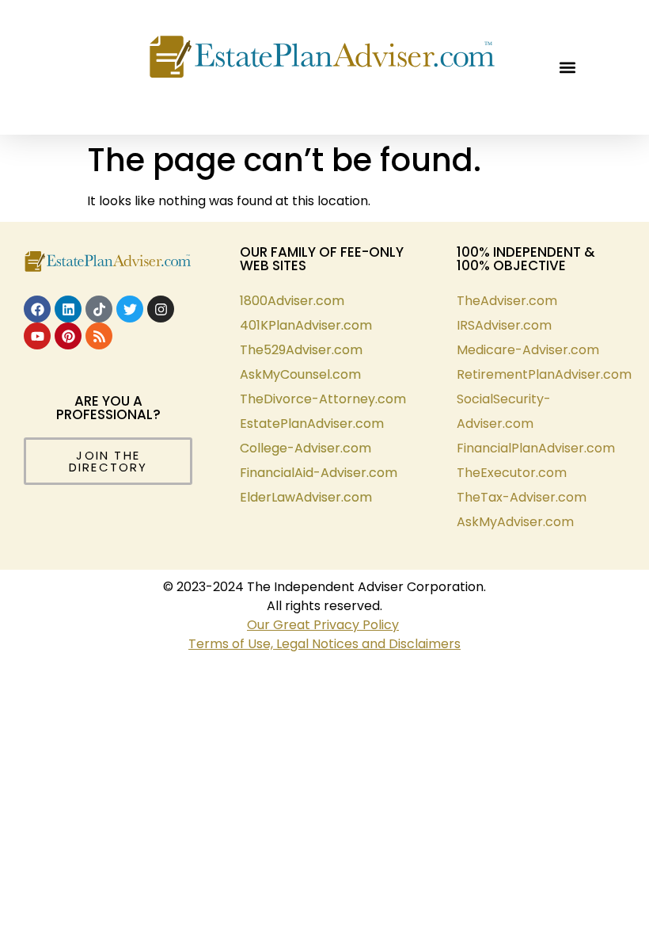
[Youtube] (37, 335)
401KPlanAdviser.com (306, 325)
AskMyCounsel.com (300, 374)
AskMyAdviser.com (515, 522)
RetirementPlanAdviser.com (544, 374)
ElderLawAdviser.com (306, 497)
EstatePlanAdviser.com (312, 423)
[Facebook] (37, 309)
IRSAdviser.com (504, 325)
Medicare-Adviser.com (528, 350)
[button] (567, 68)
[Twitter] (129, 309)
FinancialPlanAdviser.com (536, 448)
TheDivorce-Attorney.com (323, 399)
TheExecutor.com (512, 473)
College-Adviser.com (305, 448)
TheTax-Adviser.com (521, 497)
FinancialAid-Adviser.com (318, 473)
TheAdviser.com (507, 301)
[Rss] (98, 335)
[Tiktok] (98, 309)
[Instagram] (160, 309)
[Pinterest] (68, 335)
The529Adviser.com (301, 350)
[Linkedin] (68, 309)
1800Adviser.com (292, 301)
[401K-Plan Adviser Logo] (322, 59)
